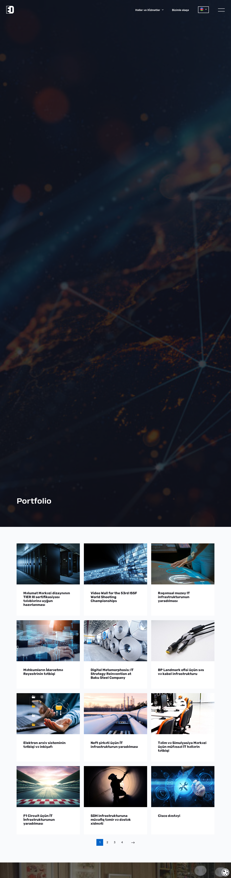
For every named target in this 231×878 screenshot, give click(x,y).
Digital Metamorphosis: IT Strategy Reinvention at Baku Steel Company (112, 674)
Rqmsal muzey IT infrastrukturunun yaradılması (174, 597)
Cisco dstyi (169, 816)
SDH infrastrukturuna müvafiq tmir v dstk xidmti (111, 819)
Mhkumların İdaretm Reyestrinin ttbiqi (43, 672)
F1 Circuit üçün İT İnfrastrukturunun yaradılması (39, 819)
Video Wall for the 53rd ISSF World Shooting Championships (114, 597)
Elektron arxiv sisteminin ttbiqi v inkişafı (44, 745)
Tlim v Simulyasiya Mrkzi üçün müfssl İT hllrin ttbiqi (182, 747)
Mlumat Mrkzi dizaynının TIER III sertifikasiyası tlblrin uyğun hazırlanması (46, 599)
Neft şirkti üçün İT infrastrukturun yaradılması (114, 745)
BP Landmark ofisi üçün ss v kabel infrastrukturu (181, 672)
